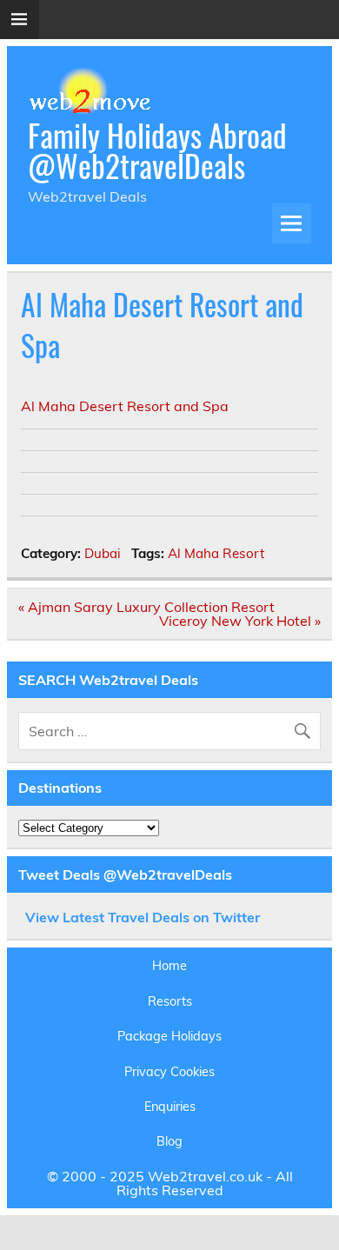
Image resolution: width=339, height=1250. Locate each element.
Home (169, 966)
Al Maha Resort (216, 553)
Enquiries (170, 1106)
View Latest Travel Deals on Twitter (142, 917)
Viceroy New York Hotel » (240, 620)
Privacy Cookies (169, 1072)
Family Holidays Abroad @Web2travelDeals (157, 150)
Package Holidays (169, 1036)
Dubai (102, 553)
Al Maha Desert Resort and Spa (125, 406)
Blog (169, 1141)
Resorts (170, 1001)
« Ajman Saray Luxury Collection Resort (146, 606)
